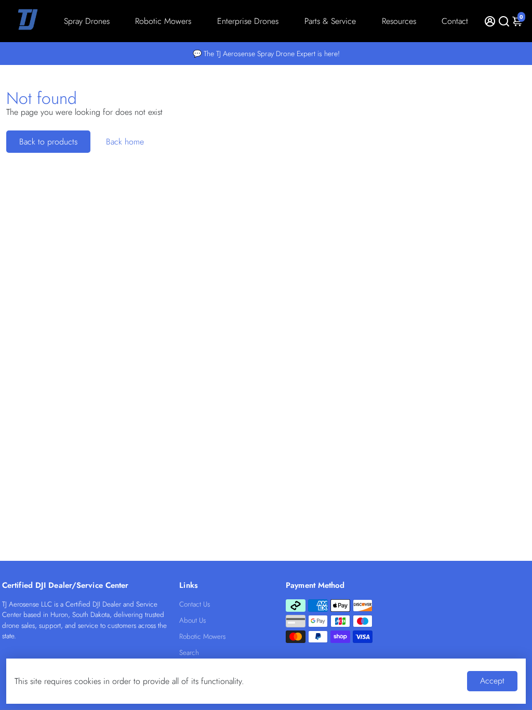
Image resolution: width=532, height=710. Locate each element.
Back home (125, 142)
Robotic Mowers (163, 21)
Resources (399, 21)
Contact (455, 21)
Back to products (48, 142)
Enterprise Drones (247, 21)
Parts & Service (330, 21)
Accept (492, 681)
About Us (192, 620)
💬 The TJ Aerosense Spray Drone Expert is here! (266, 53)
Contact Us (194, 604)
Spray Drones (87, 21)
